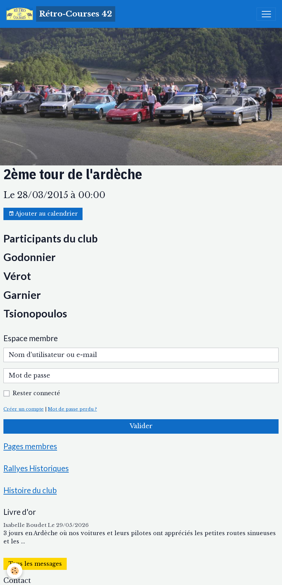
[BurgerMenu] (266, 14)
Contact (17, 580)
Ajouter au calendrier (46, 213)
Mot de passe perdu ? (72, 409)
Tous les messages (35, 564)
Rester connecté (36, 393)
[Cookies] (14, 570)
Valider (141, 426)
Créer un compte (23, 409)
